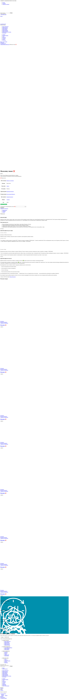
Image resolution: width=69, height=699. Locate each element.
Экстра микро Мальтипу (11, 194)
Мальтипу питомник (10, 180)
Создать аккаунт (3, 693)
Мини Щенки (6, 649)
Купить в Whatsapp (4, 204)
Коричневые (6, 655)
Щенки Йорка (6, 642)
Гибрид (8, 186)
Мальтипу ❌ (3, 325)
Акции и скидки (7, 660)
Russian (2, 694)
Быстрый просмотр (3, 322)
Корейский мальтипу (10, 191)
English (2, 695)
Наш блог (6, 659)
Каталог (5, 661)
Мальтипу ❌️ (3, 493)
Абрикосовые (6, 654)
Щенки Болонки (7, 645)
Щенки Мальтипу (6, 44)
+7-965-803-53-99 (3, 14)
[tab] (35, 210)
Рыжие (5, 653)
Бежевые (5, 652)
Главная (1, 44)
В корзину (2, 207)
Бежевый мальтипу (10, 196)
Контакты (6, 662)
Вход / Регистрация (5, 685)
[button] (3, 204)
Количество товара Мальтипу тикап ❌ (8, 206)
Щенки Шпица (7, 644)
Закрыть (1, 688)
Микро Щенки (6, 648)
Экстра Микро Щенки (8, 647)
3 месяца (8, 199)
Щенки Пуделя (7, 643)
